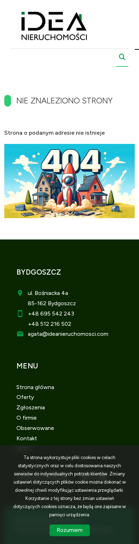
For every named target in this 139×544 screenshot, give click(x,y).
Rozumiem (70, 530)
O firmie (26, 417)
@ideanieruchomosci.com (75, 333)
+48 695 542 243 (51, 313)
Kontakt (26, 438)
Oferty (25, 397)
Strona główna (35, 387)
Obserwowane (35, 428)
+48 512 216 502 (49, 324)
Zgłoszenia (30, 407)
